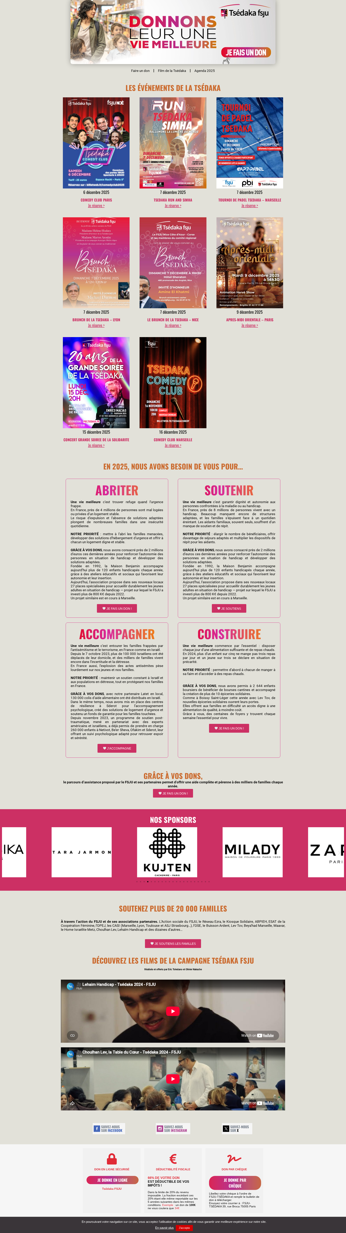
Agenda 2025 (204, 71)
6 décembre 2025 (96, 192)
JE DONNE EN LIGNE (113, 1180)
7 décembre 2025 (173, 192)
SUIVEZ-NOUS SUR (111, 1128)
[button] (6, 852)
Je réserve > (96, 205)
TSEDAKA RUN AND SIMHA (173, 199)
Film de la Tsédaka (172, 71)
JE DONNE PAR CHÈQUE (235, 1183)
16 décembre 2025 (173, 432)
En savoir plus (164, 1227)
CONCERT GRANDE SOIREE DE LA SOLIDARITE (96, 439)
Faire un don (140, 71)
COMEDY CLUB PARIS (96, 199)
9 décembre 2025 (250, 312)
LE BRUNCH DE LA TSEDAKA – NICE (173, 319)
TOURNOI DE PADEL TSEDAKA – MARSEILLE (249, 199)
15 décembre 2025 (96, 432)
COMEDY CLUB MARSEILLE (173, 439)
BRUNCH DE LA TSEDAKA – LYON (96, 319)
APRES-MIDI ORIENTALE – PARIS (249, 319)
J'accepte (184, 1227)
